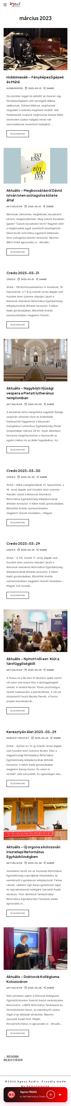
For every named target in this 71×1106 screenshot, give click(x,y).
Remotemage (38, 1086)
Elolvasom (18, 133)
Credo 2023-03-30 (23, 470)
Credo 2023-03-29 (23, 543)
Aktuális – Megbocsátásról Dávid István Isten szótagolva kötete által (34, 195)
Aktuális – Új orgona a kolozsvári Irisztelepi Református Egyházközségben (33, 852)
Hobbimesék (14, 88)
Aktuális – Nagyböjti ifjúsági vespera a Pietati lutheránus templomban (30, 393)
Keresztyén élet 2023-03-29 (31, 732)
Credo (11, 279)
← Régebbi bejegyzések (13, 1058)
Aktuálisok (14, 206)
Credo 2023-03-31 (22, 273)
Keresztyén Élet (17, 738)
